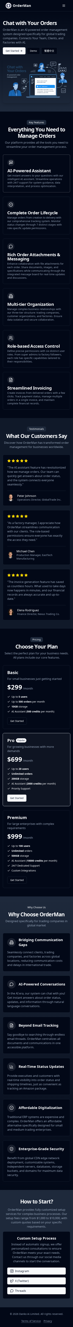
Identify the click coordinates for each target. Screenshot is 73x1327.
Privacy (48, 1321)
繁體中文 (49, 50)
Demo (33, 50)
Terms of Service (31, 1321)
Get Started (12, 50)
